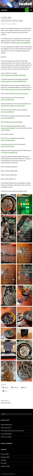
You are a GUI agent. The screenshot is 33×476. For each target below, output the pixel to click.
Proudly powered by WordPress (8, 474)
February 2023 (5, 454)
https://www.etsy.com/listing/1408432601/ (13, 81)
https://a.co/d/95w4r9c (7, 146)
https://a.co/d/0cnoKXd (8, 140)
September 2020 (5, 466)
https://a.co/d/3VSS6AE (8, 128)
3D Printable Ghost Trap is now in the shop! (12, 430)
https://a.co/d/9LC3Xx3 (18, 105)
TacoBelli (4, 10)
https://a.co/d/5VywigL (21, 93)
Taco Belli (13, 24)
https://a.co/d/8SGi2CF (24, 42)
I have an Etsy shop (6, 401)
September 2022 (5, 457)
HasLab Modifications (6, 424)
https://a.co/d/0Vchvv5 (7, 112)
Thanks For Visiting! (6, 437)
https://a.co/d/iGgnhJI (7, 99)
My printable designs (6, 433)
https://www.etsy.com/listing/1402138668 (13, 75)
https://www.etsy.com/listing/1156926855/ (18, 89)
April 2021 (4, 463)
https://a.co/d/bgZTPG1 (8, 118)
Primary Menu (31, 10)
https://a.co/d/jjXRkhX (15, 122)
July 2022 (3, 460)
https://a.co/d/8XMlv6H (10, 152)
